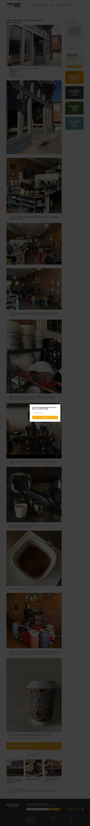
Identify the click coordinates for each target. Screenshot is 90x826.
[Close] (60, 404)
